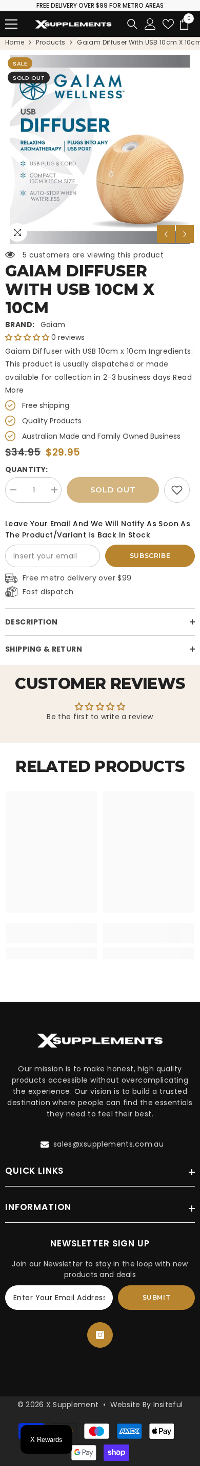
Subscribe (150, 555)
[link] (177, 490)
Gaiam (53, 324)
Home (14, 42)
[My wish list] (168, 24)
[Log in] (150, 24)
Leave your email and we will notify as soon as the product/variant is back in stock (97, 529)
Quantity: (26, 469)
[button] (166, 234)
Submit (157, 1297)
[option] (100, 149)
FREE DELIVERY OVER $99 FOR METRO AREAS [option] (100, 5)
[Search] (132, 24)
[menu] (11, 24)
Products (50, 42)
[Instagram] (100, 1335)
